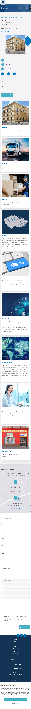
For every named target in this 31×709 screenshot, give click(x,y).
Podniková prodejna (15, 648)
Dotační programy (15, 644)
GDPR (15, 651)
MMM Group (15, 653)
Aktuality (15, 639)
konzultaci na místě (9, 584)
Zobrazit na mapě (5, 31)
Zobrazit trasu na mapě (15, 508)
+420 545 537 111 (10, 60)
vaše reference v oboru (9, 588)
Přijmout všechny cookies (15, 699)
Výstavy (15, 641)
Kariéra (15, 646)
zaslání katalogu (8, 580)
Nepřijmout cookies (15, 703)
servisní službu (8, 597)
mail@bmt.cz (9, 68)
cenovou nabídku (8, 592)
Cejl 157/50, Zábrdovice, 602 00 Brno (15, 505)
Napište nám (8, 94)
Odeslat (22, 627)
